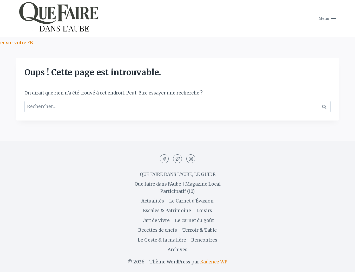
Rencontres (204, 240)
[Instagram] (190, 158)
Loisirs (204, 210)
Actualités (152, 201)
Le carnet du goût (194, 220)
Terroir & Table (199, 230)
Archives (177, 249)
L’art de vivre (155, 220)
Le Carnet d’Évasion (191, 201)
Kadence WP (213, 262)
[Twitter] (177, 158)
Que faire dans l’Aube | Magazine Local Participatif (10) (178, 187)
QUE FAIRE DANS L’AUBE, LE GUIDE (177, 174)
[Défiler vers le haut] (342, 264)
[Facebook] (164, 158)
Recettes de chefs (157, 230)
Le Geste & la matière (162, 240)
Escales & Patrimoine (167, 210)
